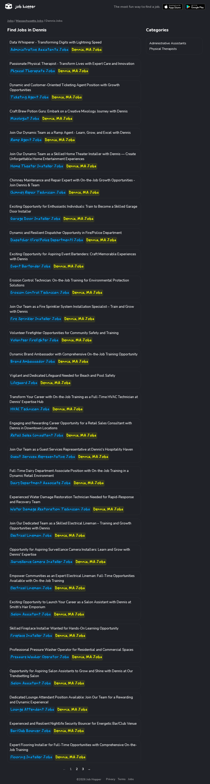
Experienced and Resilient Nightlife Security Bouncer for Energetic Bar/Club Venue (73, 723)
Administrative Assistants (167, 43)
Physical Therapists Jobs (32, 71)
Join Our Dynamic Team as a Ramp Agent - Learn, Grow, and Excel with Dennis (70, 132)
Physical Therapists (163, 49)
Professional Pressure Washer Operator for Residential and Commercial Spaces (71, 649)
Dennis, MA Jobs (87, 50)
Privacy (110, 779)
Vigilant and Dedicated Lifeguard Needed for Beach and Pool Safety (62, 375)
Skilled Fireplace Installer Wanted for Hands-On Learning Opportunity (64, 628)
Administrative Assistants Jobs (39, 50)
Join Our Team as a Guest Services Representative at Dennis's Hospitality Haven (71, 449)
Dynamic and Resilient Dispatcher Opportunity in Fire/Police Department (66, 232)
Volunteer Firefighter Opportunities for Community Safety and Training (64, 333)
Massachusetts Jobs (29, 21)
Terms (122, 779)
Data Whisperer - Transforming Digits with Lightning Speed (56, 42)
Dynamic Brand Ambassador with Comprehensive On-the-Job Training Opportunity (74, 354)
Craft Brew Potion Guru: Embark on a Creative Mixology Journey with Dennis (69, 111)
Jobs (10, 21)
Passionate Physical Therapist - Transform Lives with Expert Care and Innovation (72, 63)
